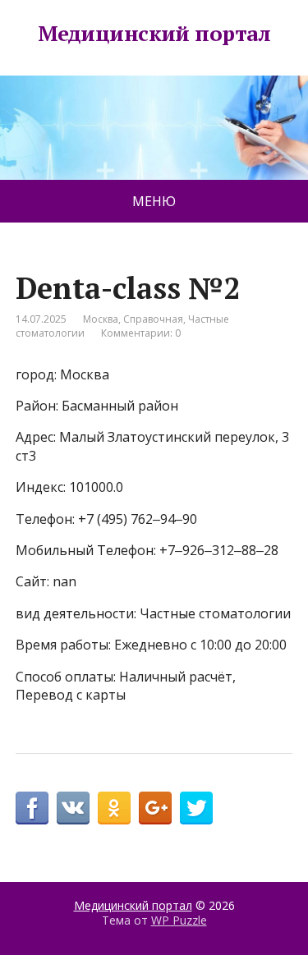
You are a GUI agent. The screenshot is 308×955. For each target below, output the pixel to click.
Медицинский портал (154, 34)
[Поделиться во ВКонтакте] (73, 808)
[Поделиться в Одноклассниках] (114, 808)
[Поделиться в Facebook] (32, 808)
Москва (100, 319)
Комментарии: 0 (141, 333)
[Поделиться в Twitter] (196, 808)
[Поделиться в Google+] (155, 808)
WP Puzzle (179, 920)
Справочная (153, 319)
